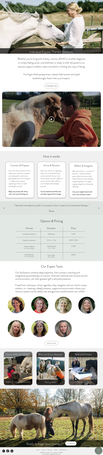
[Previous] (4, 208)
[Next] (99, 208)
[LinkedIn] (12, 451)
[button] (49, 450)
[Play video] (51, 119)
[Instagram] (3, 451)
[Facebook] (7, 451)
